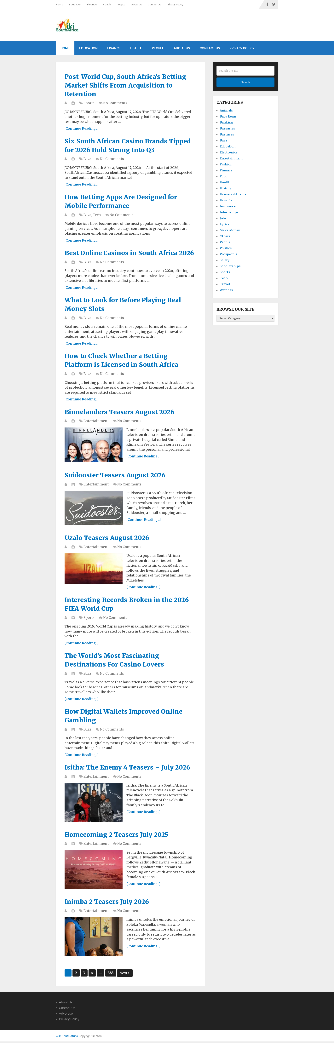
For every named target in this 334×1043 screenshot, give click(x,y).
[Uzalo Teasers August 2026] (94, 568)
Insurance (228, 206)
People (121, 4)
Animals (226, 110)
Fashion (226, 164)
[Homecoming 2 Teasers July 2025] (94, 869)
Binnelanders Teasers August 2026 (119, 412)
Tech (97, 215)
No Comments (115, 103)
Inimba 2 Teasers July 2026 (107, 902)
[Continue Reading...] (82, 128)
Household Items (233, 194)
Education (75, 4)
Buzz (87, 159)
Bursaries (227, 128)
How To (226, 200)
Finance (92, 4)
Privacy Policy (175, 4)
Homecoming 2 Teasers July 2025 (116, 835)
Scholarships (230, 266)
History (226, 188)
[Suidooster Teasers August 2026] (94, 508)
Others (225, 236)
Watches (226, 290)
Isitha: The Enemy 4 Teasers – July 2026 (127, 767)
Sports (89, 103)
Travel (225, 284)
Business (227, 134)
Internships (229, 212)
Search (245, 82)
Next (124, 973)
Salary (224, 260)
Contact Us (154, 4)
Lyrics (224, 224)
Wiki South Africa (67, 1036)
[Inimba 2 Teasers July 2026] (94, 936)
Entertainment (96, 421)
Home (59, 4)
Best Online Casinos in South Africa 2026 (129, 253)
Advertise (66, 1013)
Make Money (230, 230)
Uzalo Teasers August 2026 (107, 538)
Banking (226, 122)
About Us (136, 4)
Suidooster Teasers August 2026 (115, 475)
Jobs (223, 218)
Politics (226, 248)
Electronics (229, 152)
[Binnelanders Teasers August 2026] (94, 444)
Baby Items (228, 116)
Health (107, 4)
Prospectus (228, 254)
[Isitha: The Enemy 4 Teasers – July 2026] (94, 802)
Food (223, 176)
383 (111, 973)
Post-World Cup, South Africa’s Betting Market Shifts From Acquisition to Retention (125, 85)
